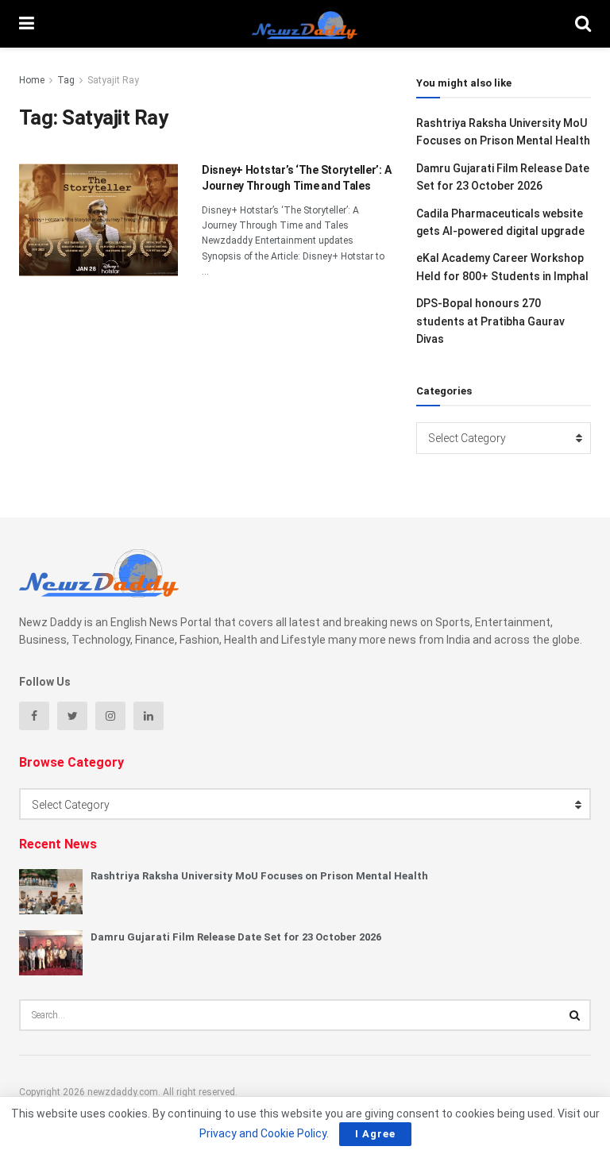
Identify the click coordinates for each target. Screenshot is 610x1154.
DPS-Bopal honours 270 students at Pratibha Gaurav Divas (490, 321)
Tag (66, 80)
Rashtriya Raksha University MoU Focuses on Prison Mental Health (259, 876)
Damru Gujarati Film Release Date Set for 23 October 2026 (236, 937)
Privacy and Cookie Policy (262, 1133)
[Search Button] (575, 1015)
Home (31, 80)
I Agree (375, 1134)
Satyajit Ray (113, 80)
